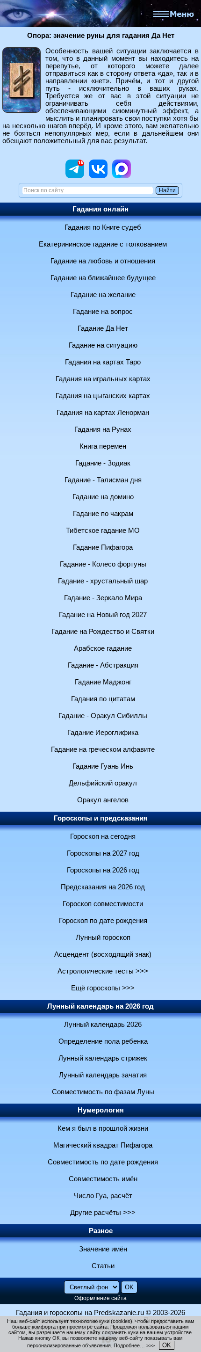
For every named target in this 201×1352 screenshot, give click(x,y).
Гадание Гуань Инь (102, 766)
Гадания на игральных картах (103, 379)
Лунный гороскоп (103, 937)
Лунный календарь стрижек (102, 1058)
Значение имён (103, 1249)
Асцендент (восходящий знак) (102, 954)
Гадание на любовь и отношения (102, 261)
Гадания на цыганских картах (103, 396)
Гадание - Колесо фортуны (103, 564)
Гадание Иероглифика (102, 732)
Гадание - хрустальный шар (103, 581)
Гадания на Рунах (102, 429)
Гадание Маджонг (103, 682)
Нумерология (101, 1110)
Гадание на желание (103, 294)
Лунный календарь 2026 (103, 1024)
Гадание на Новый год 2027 (103, 614)
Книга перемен (102, 446)
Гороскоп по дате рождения (103, 920)
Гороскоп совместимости (103, 904)
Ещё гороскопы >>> (103, 988)
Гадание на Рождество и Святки (102, 631)
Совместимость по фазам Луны (103, 1092)
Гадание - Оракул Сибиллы (102, 716)
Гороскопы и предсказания (101, 818)
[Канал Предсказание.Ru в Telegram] (74, 176)
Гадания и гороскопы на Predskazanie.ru (80, 1312)
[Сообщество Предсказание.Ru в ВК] (98, 176)
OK (166, 1345)
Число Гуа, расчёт (103, 1195)
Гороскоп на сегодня (103, 836)
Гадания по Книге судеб (103, 227)
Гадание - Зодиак (102, 463)
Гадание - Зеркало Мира (103, 598)
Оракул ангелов (103, 800)
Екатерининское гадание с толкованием (103, 244)
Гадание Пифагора (103, 547)
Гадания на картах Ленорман (103, 412)
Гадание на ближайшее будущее (103, 278)
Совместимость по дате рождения (103, 1162)
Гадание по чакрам (103, 513)
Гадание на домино (103, 497)
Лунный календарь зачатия (103, 1075)
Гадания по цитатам (103, 699)
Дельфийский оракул (103, 783)
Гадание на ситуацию (103, 345)
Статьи (103, 1266)
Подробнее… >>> (134, 1345)
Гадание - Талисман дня (103, 480)
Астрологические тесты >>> (102, 971)
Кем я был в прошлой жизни (102, 1128)
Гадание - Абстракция (103, 665)
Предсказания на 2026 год (103, 887)
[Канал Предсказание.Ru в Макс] (121, 176)
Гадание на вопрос (103, 311)
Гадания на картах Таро (103, 362)
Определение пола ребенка (103, 1041)
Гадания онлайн (100, 209)
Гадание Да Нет (103, 328)
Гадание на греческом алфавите (103, 749)
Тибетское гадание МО (103, 530)
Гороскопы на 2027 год (103, 853)
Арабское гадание (103, 648)
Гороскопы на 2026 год (103, 870)
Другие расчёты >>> (103, 1212)
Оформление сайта (100, 1298)
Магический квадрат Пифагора (102, 1145)
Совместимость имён (103, 1179)
